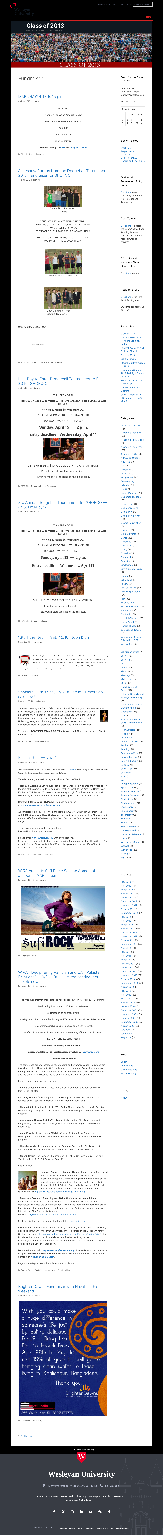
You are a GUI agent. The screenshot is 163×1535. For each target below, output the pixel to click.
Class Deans (127, 504)
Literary (125, 667)
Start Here (126, 148)
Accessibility (89, 1528)
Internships (126, 644)
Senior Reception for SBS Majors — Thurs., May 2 (132, 397)
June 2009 (126, 1033)
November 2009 (129, 1014)
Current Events (27, 1270)
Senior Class (127, 768)
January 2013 (128, 897)
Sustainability (36, 1421)
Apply (121, 4)
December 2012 (129, 901)
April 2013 (126, 886)
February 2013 (128, 893)
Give (129, 4)
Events (32, 154)
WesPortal (67, 1496)
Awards (125, 473)
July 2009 (126, 1029)
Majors (124, 671)
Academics (77, 17)
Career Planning (129, 493)
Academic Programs (131, 432)
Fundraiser (40, 154)
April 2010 (126, 994)
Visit (114, 4)
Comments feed (129, 1069)
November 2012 (129, 905)
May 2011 (126, 952)
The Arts (125, 818)
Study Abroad (128, 803)
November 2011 (129, 936)
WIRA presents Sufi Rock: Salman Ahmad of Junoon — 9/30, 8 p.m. (56, 873)
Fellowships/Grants (130, 591)
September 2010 (129, 983)
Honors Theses (128, 626)
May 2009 (126, 1037)
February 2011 (128, 963)
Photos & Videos (55, 362)
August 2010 (127, 987)
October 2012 (128, 909)
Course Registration (131, 523)
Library (124, 663)
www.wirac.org (91, 1052)
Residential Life (129, 757)
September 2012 (129, 913)
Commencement (129, 508)
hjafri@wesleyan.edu (42, 838)
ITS (122, 648)
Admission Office (129, 458)
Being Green (127, 477)
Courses (125, 530)
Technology (127, 814)
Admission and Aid (98, 17)
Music (33, 956)
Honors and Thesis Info (133, 161)
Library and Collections (78, 1500)
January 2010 (128, 1006)
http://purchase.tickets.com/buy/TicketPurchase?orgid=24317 (69, 1234)
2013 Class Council (29, 362)
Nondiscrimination (122, 1528)
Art (122, 465)
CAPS (124, 489)
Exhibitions (126, 580)
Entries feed (127, 1065)
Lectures (125, 659)
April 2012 (126, 920)
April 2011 (126, 956)
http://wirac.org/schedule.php (58, 1250)
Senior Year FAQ (129, 158)
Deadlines (126, 541)
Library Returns (129, 359)
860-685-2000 (112, 1485)
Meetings (125, 675)
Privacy (72, 1528)
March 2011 (127, 959)
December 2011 (129, 932)
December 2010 (129, 971)
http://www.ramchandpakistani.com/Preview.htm (51, 1214)
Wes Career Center (130, 842)
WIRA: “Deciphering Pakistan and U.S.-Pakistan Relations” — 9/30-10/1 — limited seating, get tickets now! (60, 977)
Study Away (127, 807)
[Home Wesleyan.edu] (81, 1457)
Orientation (126, 711)
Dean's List (126, 545)
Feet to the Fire (128, 587)
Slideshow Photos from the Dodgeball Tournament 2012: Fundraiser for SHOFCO (63, 173)
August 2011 (127, 948)
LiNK (62, 147)
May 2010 (126, 991)
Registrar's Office (129, 753)
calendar (125, 485)
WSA (123, 857)
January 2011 (127, 967)
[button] (149, 17)
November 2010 (129, 975)
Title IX (79, 1528)
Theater (125, 822)
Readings (125, 749)
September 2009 (129, 1022)
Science (125, 765)
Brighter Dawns (79, 147)
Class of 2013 (45, 25)
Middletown (127, 679)
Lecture (47, 1270)
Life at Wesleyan (121, 17)
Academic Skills (129, 454)
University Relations (131, 834)
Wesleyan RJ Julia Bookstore (106, 1496)
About (138, 17)
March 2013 (127, 889)
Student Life (127, 799)
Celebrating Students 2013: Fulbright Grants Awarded (132, 373)
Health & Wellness (45, 854)
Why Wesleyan (58, 17)
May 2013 (126, 882)
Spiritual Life (127, 787)
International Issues (131, 630)
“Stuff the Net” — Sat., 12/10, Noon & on (53, 637)
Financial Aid (127, 602)
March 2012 (127, 924)
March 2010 (127, 998)
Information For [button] (142, 4)
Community (26, 741)
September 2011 (129, 944)
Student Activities (130, 795)
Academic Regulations (132, 440)
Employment (127, 565)
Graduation (126, 614)
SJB (123, 776)
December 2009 (129, 1010)
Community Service (131, 515)
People (124, 733)
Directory (81, 1496)
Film (123, 599)
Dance (124, 538)
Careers (53, 1496)
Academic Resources (131, 447)
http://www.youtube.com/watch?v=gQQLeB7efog (60, 1191)
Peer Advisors (128, 730)
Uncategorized (128, 830)
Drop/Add (126, 557)
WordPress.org (128, 1073)
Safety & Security (129, 761)
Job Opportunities (130, 652)
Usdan (124, 838)
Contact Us (40, 1496)
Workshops (126, 850)
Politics (67, 1270)
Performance (127, 737)
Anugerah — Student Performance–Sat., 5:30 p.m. (131, 340)
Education (126, 561)
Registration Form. (78, 1221)
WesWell (125, 846)
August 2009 (127, 1026)
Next (28, 1436)
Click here (126, 192)
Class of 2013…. (129, 355)
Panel (60, 1270)
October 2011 (127, 940)
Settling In (126, 772)
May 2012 (126, 917)
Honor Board (127, 622)
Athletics (42, 486)
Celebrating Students (132, 497)
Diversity (24, 154)
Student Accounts (130, 791)
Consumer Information (105, 1528)
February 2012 (128, 928)
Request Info (104, 4)
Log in (124, 1062)
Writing (124, 853)
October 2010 (128, 979)
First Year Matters (130, 606)
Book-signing (127, 481)
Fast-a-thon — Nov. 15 (38, 757)
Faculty (124, 584)
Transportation (128, 826)
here (128, 273)
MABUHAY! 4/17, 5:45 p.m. (41, 96)
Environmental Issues (131, 569)
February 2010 (128, 1002)
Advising (125, 462)
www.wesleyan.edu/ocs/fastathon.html (41, 805)
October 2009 (128, 1018)
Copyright (63, 1528)
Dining (124, 549)
